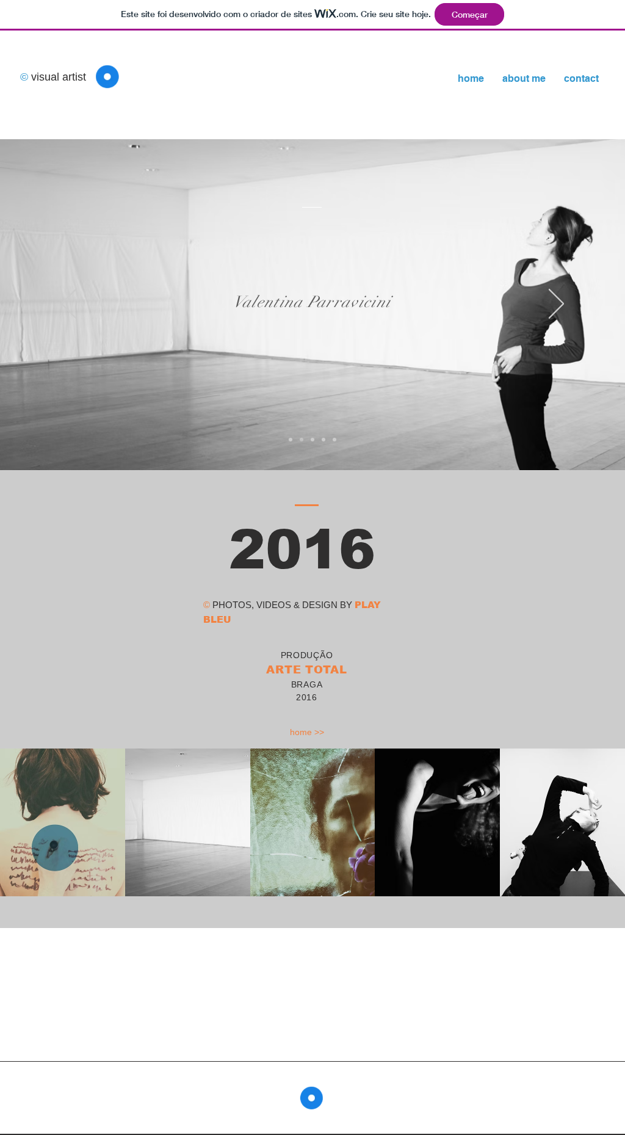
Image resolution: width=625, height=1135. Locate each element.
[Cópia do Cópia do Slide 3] (334, 439)
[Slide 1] (301, 439)
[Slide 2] (312, 439)
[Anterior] (68, 305)
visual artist (57, 77)
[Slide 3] (323, 439)
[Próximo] (556, 305)
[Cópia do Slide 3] (290, 439)
